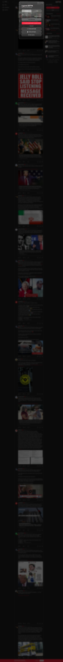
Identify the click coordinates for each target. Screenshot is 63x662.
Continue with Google (32, 28)
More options (32, 34)
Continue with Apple (32, 31)
